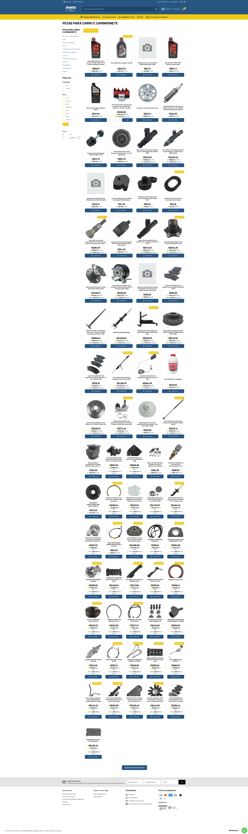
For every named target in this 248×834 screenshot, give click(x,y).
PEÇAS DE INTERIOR (68, 43)
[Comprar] (127, 120)
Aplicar (78, 138)
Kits (141, 17)
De (63, 134)
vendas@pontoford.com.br (136, 801)
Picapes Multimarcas (92, 17)
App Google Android (163, 2)
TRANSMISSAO (66, 68)
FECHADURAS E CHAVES (69, 59)
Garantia (65, 802)
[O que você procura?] (156, 9)
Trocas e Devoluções (68, 796)
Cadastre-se (168, 9)
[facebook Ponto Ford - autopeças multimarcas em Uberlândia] (184, 1)
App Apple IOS (174, 2)
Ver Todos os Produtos (158, 17)
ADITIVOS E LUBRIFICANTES (70, 36)
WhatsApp (68, 2)
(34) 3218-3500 (79, 2)
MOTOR (64, 46)
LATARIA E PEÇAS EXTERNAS (71, 49)
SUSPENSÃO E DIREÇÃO (69, 52)
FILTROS (65, 55)
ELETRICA (65, 62)
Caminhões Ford (127, 17)
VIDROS (64, 71)
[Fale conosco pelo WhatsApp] (244, 830)
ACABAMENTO (66, 65)
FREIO (64, 39)
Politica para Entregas (69, 794)
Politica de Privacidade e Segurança (73, 799)
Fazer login (177, 9)
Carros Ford (110, 17)
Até (71, 134)
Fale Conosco (66, 804)
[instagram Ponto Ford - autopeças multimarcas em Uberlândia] (181, 1)
